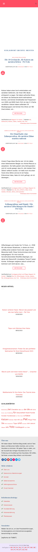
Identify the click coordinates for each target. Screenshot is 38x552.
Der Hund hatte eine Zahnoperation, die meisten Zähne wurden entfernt (19, 136)
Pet (23, 121)
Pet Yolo (30, 66)
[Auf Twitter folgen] (5, 459)
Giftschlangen (21, 276)
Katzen (10, 121)
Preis (34, 420)
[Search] (36, 3)
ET (20, 549)
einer (6, 413)
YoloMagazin (19, 427)
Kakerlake (7, 501)
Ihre (19, 416)
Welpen (3, 427)
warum (32, 423)
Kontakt (6, 477)
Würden (8, 191)
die (30, 119)
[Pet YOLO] (19, 3)
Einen (2, 413)
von (28, 423)
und (14, 278)
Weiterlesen (19, 113)
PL (17, 547)
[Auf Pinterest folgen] (8, 459)
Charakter (14, 409)
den (22, 409)
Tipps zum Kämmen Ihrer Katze (19, 328)
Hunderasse (11, 416)
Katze (27, 416)
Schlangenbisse (8, 278)
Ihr (16, 416)
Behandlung (4, 409)
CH (12, 549)
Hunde (27, 276)
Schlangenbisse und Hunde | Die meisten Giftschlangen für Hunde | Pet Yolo (19, 206)
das (20, 409)
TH (17, 549)
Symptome (10, 423)
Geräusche (4, 121)
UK (25, 547)
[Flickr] (13, 459)
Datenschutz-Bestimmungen (13, 473)
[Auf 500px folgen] (16, 459)
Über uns (7, 469)
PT (28, 547)
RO (31, 547)
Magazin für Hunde (25, 131)
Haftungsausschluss (10, 484)
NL (20, 547)
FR (14, 547)
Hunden (4, 416)
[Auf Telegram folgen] (19, 459)
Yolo (26, 121)
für (15, 276)
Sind (6, 423)
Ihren (21, 416)
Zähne (13, 191)
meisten (19, 121)
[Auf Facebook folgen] (2, 459)
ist (24, 416)
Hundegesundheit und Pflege (14, 130)
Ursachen (24, 423)
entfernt (22, 190)
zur (26, 427)
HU (26, 549)
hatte (26, 190)
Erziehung (10, 413)
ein (31, 409)
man (15, 420)
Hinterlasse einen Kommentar (28, 123)
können (11, 419)
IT (22, 547)
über (28, 427)
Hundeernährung (9, 509)
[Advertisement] (19, 27)
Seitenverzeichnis (9, 480)
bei (9, 409)
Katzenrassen (8, 505)
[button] (4, 3)
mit (18, 420)
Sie (2, 423)
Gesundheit (20, 413)
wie (7, 427)
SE (34, 547)
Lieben (15, 121)
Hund (30, 190)
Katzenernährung (9, 512)
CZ (23, 549)
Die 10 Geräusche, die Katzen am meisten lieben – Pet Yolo (19, 60)
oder (21, 419)
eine (18, 190)
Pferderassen (8, 516)
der (13, 190)
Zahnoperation (20, 191)
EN (11, 547)
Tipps (15, 423)
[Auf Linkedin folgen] (11, 459)
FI (14, 549)
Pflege (30, 420)
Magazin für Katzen (19, 57)
